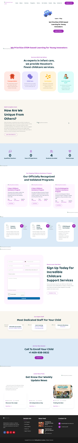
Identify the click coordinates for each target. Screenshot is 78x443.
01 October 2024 (49, 433)
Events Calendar (27, 426)
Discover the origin (12, 403)
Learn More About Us (10, 134)
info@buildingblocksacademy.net (67, 423)
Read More (8, 406)
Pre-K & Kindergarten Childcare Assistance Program (60, 190)
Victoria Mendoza (63, 325)
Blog (54, 3)
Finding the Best (58, 403)
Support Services (27, 431)
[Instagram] (7, 432)
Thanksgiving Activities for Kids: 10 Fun (49, 423)
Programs (32, 3)
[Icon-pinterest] (10, 432)
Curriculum (47, 81)
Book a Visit (69, 3)
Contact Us (59, 3)
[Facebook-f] (4, 432)
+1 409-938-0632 (39, 352)
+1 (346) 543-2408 (64, 427)
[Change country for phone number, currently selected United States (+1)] (25, 261)
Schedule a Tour (52, 293)
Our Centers (44, 3)
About (21, 3)
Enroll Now (10, 203)
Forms (38, 3)
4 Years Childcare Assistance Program (36, 189)
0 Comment (16, 400)
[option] (55, 121)
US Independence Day (36, 403)
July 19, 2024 (56, 400)
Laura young (39, 325)
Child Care (30, 81)
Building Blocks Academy (40, 440)
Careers (50, 3)
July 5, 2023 (33, 400)
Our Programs (27, 422)
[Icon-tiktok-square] (14, 432)
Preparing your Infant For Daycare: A (49, 430)
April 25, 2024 (9, 400)
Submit (24, 298)
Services (26, 3)
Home (16, 3)
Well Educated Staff (65, 82)
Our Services (26, 424)
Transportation (12, 81)
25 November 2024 (49, 426)
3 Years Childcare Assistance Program (12, 189)
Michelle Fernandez (15, 327)
